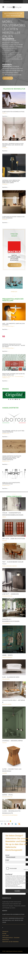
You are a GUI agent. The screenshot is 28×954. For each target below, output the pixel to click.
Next (23, 394)
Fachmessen (5, 376)
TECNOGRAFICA (6, 623)
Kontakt (4, 933)
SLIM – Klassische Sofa (10, 677)
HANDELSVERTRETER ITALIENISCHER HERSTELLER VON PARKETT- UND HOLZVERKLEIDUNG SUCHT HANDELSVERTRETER (11, 457)
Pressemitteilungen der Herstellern (12, 300)
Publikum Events (6, 377)
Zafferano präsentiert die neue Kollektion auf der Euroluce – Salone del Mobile (13, 345)
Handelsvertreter (10, 408)
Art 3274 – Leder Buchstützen (13, 538)
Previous (5, 394)
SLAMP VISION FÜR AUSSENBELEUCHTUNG (13, 111)
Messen (9, 376)
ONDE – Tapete (7, 655)
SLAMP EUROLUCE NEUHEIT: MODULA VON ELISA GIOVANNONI (13, 217)
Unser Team (5, 935)
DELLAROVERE (6, 679)
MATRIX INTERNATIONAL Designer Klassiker (14, 257)
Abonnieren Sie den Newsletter (10, 941)
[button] (1, 824)
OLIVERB (4, 773)
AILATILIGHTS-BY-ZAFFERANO (9, 815)
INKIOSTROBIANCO (7, 657)
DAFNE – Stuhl (7, 795)
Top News (4, 113)
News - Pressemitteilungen (8, 326)
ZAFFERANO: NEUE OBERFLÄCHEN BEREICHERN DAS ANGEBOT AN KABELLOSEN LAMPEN (11, 181)
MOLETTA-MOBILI (6, 704)
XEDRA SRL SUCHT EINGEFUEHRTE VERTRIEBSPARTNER (11, 483)
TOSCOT (4, 742)
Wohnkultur (4, 147)
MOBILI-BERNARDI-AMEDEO (9, 566)
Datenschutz (5, 939)
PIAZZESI (4, 540)
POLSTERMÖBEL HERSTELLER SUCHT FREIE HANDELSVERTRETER (13, 431)
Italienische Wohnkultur (14, 89)
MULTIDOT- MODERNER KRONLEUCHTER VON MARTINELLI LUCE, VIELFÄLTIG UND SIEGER (12, 145)
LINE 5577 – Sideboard (10, 594)
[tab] (13, 15)
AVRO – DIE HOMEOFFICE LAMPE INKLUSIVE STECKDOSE (13, 324)
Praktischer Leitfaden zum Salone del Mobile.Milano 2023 (13, 374)
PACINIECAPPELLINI (7, 596)
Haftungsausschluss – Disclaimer (11, 937)
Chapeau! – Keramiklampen (12, 741)
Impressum (5, 931)
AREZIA (4, 517)
